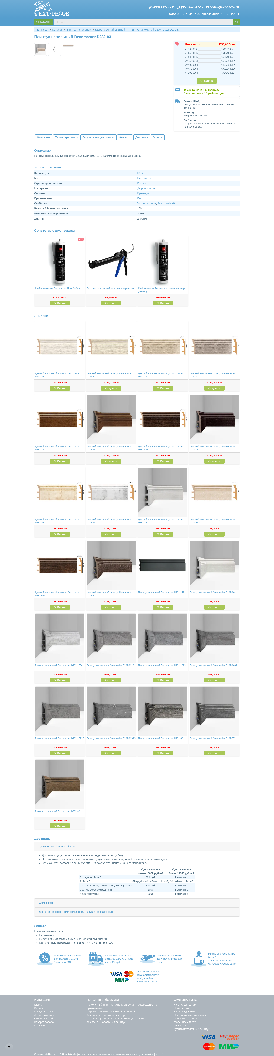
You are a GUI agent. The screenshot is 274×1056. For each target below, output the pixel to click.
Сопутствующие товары (98, 137)
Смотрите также (185, 999)
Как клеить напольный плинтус (106, 1022)
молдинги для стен (186, 1022)
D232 (140, 173)
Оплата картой (43, 1018)
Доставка (141, 137)
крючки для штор (185, 1004)
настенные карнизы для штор (192, 1015)
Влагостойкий (166, 203)
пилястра (180, 1025)
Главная (39, 1004)
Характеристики (66, 137)
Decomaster (144, 178)
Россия (141, 183)
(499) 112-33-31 (163, 7)
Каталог (174, 14)
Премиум (143, 193)
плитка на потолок (185, 1018)
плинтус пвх (181, 1008)
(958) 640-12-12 (192, 7)
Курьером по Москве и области (57, 846)
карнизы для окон (185, 1011)
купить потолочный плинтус (192, 1029)
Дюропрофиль (146, 188)
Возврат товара (44, 1022)
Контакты (232, 14)
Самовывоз (46, 903)
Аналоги (125, 137)
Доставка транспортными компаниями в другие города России (76, 912)
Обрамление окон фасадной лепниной (111, 1011)
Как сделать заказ (45, 1011)
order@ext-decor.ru (224, 7)
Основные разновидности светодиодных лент (115, 1018)
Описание (43, 137)
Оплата (158, 137)
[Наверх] (9, 1047)
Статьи (187, 14)
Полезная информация (104, 999)
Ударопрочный (146, 203)
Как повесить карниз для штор (106, 1015)
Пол (139, 198)
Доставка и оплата (208, 14)
